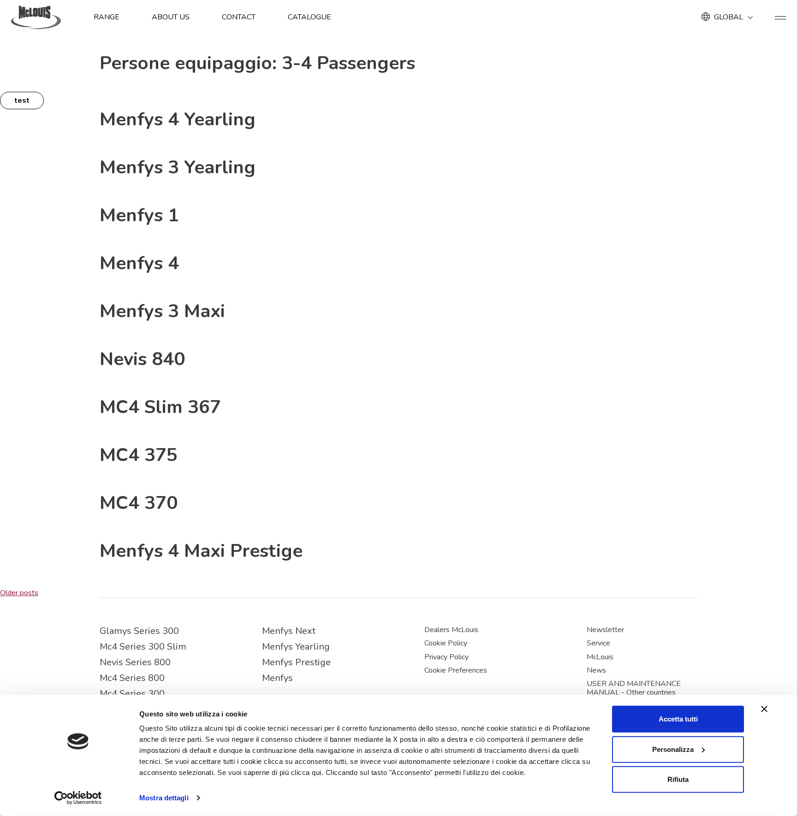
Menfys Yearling (296, 646)
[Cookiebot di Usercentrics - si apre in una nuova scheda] (78, 798)
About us (171, 17)
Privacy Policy (446, 657)
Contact (239, 17)
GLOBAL (728, 17)
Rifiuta (678, 779)
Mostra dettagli (164, 798)
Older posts (19, 593)
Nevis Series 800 (135, 662)
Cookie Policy (445, 643)
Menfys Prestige (296, 662)
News (596, 670)
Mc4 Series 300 (132, 693)
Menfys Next (288, 631)
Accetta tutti (678, 719)
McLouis (600, 657)
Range (106, 17)
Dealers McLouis (451, 630)
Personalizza (673, 749)
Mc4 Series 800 (132, 678)
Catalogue (309, 17)
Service (598, 643)
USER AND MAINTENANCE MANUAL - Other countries (634, 688)
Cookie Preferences (455, 670)
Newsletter (605, 630)
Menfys (277, 678)
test (22, 100)
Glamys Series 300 (139, 631)
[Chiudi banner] (764, 709)
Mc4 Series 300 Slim (143, 646)
